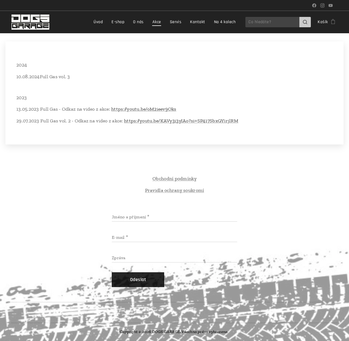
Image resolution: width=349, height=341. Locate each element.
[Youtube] (330, 5)
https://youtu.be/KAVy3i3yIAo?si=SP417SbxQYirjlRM (181, 121)
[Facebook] (314, 5)
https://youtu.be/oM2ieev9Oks (143, 109)
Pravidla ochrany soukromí (174, 190)
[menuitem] (99, 22)
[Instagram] (322, 5)
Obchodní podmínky (174, 179)
